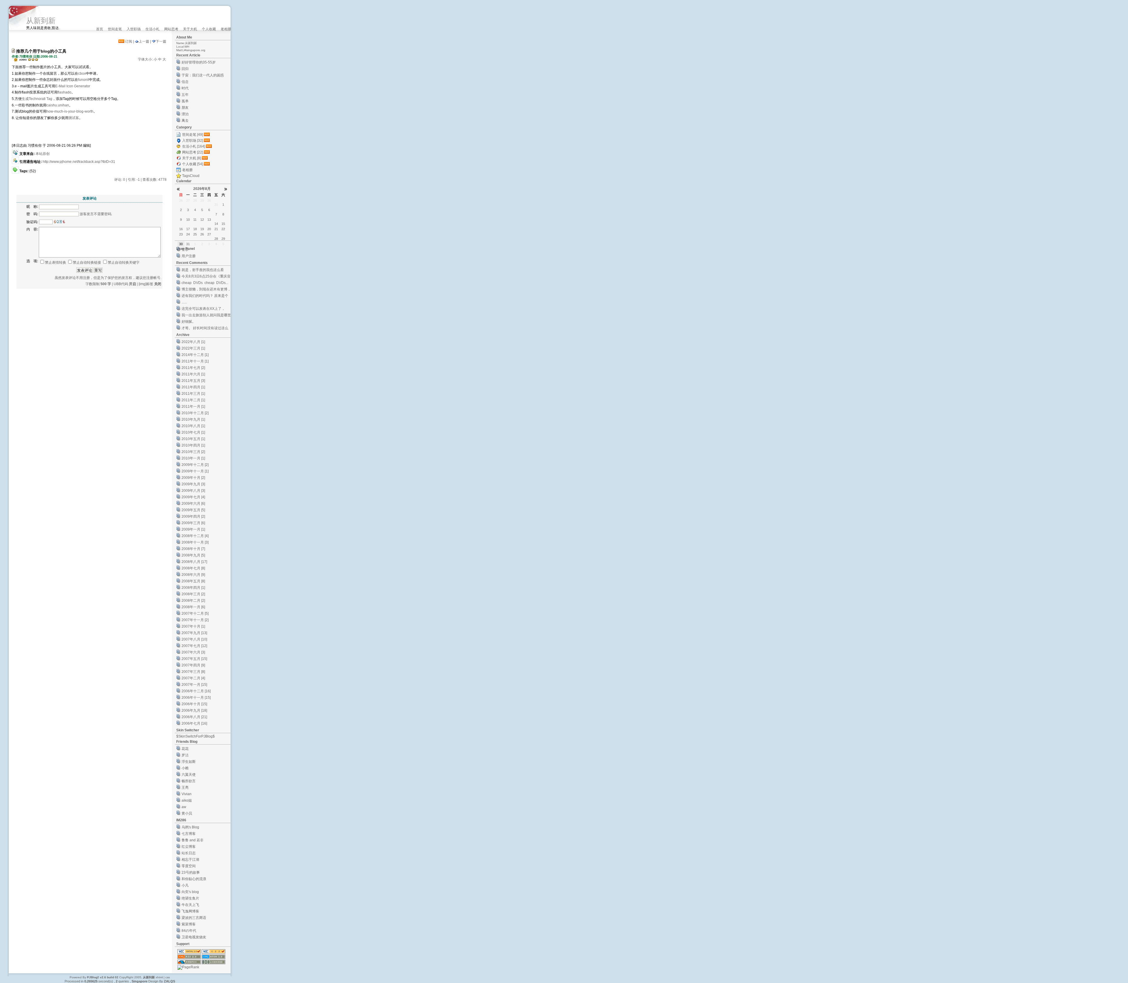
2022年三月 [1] (193, 348)
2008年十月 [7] (193, 549)
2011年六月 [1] (193, 374)
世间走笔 (115, 29)
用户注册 (189, 256)
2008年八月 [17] (194, 562)
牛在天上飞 (190, 905)
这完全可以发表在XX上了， (203, 309)
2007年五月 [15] (194, 659)
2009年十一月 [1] (195, 471)
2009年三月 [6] (193, 523)
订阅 (128, 41)
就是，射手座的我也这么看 (203, 270)
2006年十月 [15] (194, 704)
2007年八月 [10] (194, 639)
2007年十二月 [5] (195, 613)
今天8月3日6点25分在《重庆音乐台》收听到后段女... (206, 277)
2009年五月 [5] (193, 510)
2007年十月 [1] (193, 626)
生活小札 (152, 29)
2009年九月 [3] (193, 484)
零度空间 (189, 866)
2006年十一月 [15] (196, 698)
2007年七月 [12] (194, 646)
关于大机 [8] (191, 158)
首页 (99, 29)
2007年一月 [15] (194, 685)
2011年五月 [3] (193, 381)
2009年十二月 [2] (195, 465)
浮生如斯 (189, 762)
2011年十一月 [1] (195, 361)
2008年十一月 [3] (195, 542)
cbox (82, 73)
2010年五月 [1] (193, 439)
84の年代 (189, 931)
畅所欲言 (189, 781)
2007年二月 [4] (193, 678)
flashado (64, 92)
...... (184, 302)
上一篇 (144, 41)
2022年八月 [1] (193, 342)
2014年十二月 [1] (195, 355)
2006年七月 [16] (194, 723)
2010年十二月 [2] (195, 413)
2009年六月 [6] (193, 503)
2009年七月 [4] (193, 497)
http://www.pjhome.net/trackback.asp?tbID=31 (79, 162)
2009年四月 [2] (193, 516)
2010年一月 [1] (193, 458)
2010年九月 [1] (193, 419)
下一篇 (161, 41)
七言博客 (189, 834)
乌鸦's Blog (190, 827)
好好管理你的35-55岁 (199, 62)
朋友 (185, 108)
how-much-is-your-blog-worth (69, 111)
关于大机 (190, 29)
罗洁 (185, 755)
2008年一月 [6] (193, 607)
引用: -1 (134, 180)
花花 (185, 749)
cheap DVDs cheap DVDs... (205, 283)
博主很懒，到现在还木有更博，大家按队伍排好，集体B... (206, 290)
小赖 (185, 768)
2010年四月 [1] (193, 445)
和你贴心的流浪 (194, 879)
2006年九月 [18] (194, 710)
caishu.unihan (57, 105)
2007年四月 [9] (193, 665)
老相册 (226, 29)
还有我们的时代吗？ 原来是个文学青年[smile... (205, 296)
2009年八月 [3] (193, 491)
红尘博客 (189, 847)
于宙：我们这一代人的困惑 (203, 75)
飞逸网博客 (190, 911)
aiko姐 (187, 800)
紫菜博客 (189, 924)
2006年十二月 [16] (196, 691)
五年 (185, 95)
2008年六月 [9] (193, 575)
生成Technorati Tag (37, 99)
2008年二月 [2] (193, 601)
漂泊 (185, 114)
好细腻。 (189, 322)
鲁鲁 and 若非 (193, 840)
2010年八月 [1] (193, 426)
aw (184, 807)
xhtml (159, 977)
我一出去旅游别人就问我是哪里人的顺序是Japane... (206, 316)
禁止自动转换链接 (87, 262)
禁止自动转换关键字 (124, 262)
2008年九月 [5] (193, 555)
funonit (83, 80)
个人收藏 (209, 29)
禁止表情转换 (55, 262)
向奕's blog (190, 892)
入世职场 (134, 29)
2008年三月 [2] (193, 594)
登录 (185, 250)
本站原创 (43, 154)
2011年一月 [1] (193, 406)
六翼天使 (189, 775)
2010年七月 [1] (193, 432)
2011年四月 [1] (193, 387)
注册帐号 (153, 278)
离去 (185, 120)
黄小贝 (187, 813)
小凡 (185, 885)
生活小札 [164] (193, 146)
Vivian (187, 794)
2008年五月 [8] (193, 581)
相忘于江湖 (190, 859)
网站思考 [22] (192, 152)
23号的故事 (191, 872)
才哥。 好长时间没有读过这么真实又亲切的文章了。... (205, 329)
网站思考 (171, 29)
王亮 (185, 787)
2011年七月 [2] (193, 368)
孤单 (185, 101)
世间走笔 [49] (192, 135)
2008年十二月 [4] (195, 536)
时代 (185, 88)
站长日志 (189, 853)
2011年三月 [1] (193, 394)
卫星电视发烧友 (194, 937)
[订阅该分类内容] (207, 135)
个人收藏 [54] (192, 164)
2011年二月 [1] (193, 400)
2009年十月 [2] (193, 478)
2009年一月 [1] (193, 529)
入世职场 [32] (192, 140)
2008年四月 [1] (193, 588)
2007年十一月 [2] (195, 620)
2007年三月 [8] (193, 672)
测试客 (73, 118)
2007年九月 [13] (194, 633)
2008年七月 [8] (193, 568)
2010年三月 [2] (193, 452)
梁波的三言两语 (194, 918)
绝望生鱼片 (190, 898)
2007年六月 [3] (193, 652)
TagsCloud (190, 176)
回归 (185, 69)
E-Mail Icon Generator (72, 86)
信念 (185, 82)
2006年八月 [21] (194, 717)
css (167, 977)
